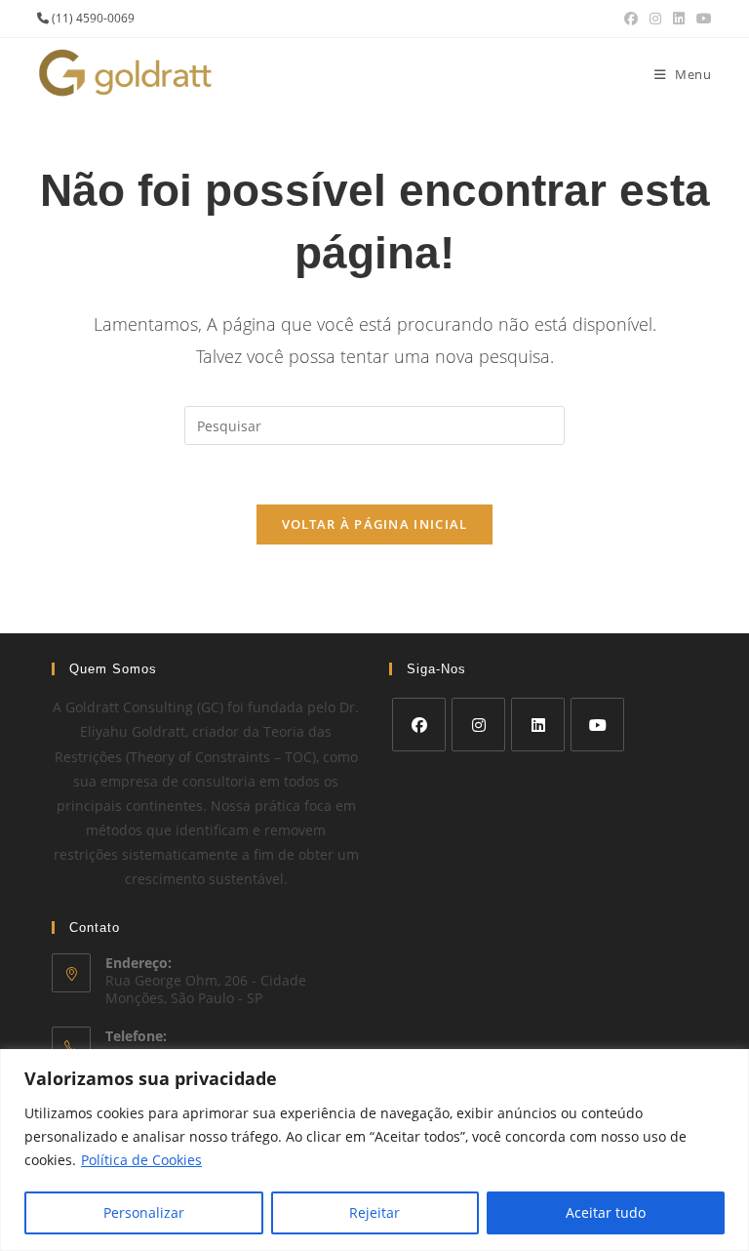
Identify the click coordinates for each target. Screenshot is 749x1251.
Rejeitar (374, 1212)
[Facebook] (419, 724)
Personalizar (143, 1212)
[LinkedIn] (538, 724)
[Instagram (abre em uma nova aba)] (655, 18)
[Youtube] (597, 724)
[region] (374, 1150)
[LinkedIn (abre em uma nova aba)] (678, 18)
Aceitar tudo (606, 1212)
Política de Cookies (141, 1159)
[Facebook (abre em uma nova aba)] (631, 18)
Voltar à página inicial (375, 524)
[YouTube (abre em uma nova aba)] (701, 18)
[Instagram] (478, 724)
